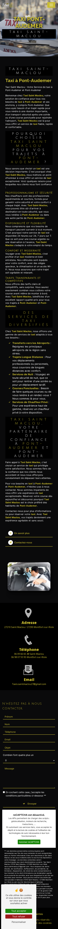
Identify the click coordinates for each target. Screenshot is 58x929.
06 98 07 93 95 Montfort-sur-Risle (29, 657)
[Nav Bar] (51, 5)
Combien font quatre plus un (18, 755)
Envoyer (32, 803)
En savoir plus (22, 533)
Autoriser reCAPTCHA (29, 842)
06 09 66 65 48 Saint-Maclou (29, 653)
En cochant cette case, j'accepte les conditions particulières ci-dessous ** (26, 794)
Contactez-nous (23, 542)
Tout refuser (18, 916)
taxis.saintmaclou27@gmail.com (29, 684)
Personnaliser (19, 922)
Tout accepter (18, 910)
